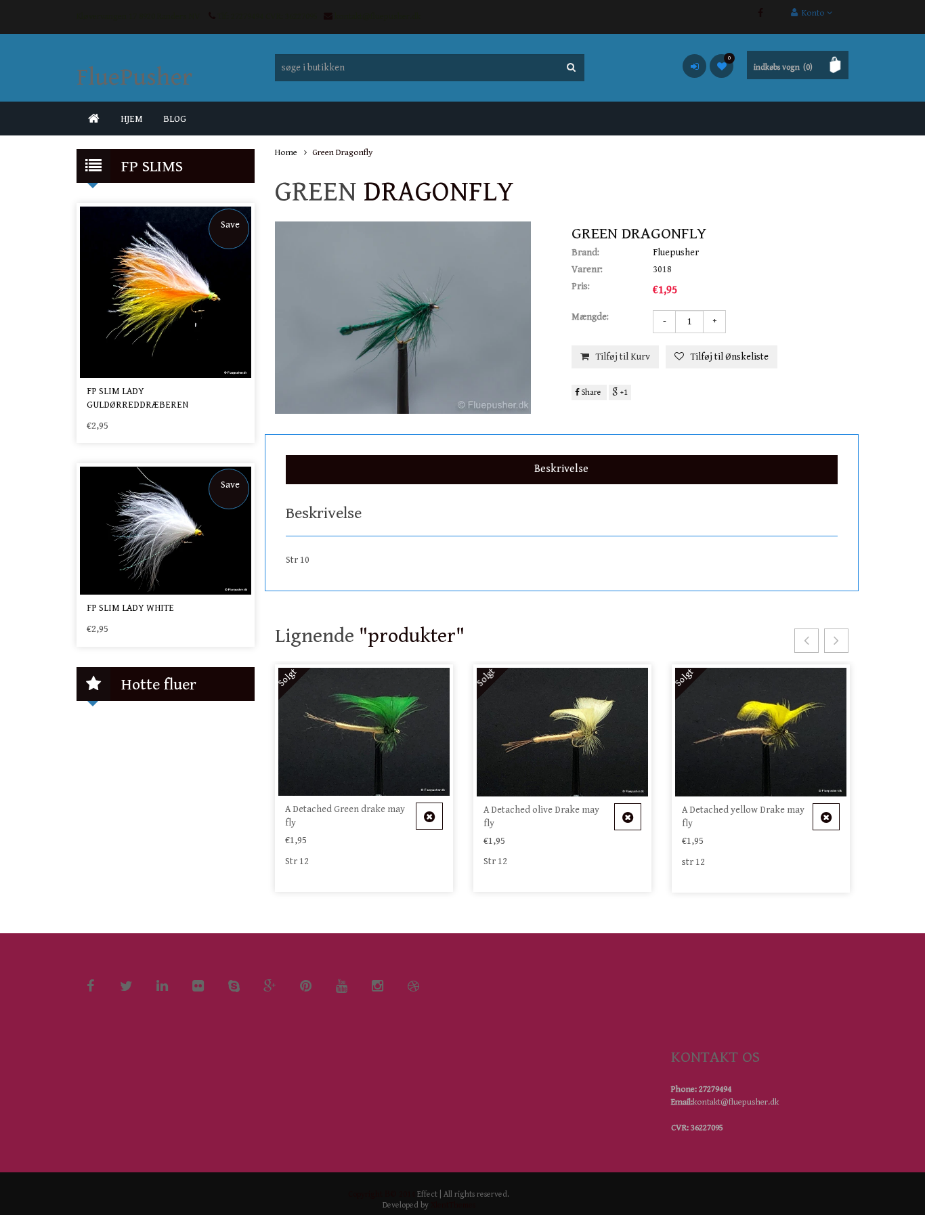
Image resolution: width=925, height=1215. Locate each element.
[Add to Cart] (429, 816)
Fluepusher (676, 252)
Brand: (585, 252)
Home (286, 153)
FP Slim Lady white (130, 608)
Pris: (581, 286)
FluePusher (134, 77)
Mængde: (590, 317)
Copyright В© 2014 (381, 1194)
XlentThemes (453, 1205)
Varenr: (587, 269)
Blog (174, 119)
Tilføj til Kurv (623, 356)
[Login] (694, 66)
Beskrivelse (561, 469)
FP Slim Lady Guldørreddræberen (137, 398)
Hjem (132, 119)
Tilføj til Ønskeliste (730, 356)
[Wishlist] (721, 66)
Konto (812, 13)
